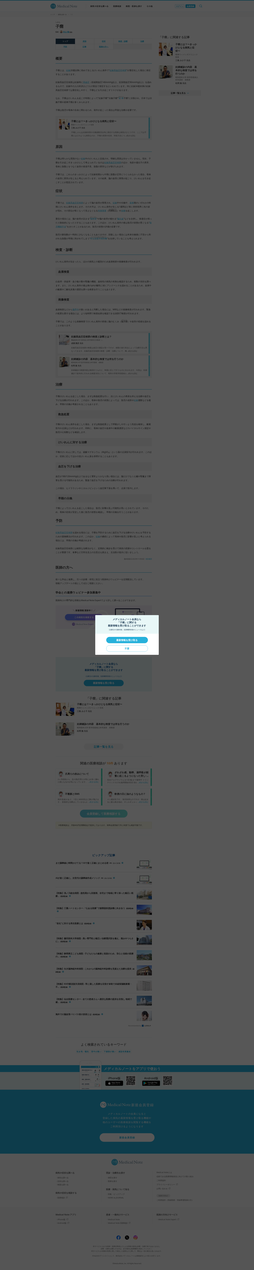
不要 (127, 648)
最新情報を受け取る (127, 640)
